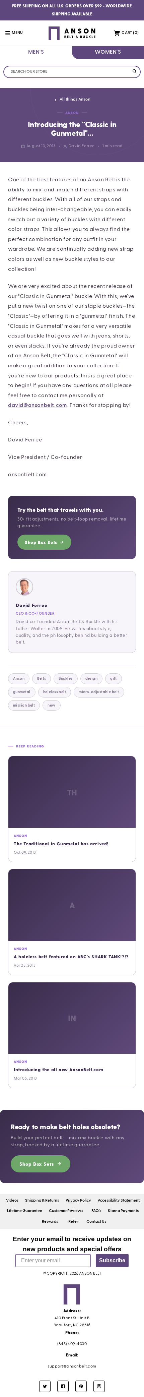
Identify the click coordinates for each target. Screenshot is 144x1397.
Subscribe (112, 1260)
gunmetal (21, 692)
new (51, 705)
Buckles (65, 678)
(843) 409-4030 (72, 1344)
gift (113, 678)
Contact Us (96, 1222)
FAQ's (96, 1211)
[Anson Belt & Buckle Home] (72, 33)
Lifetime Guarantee (24, 1211)
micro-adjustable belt (99, 692)
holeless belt (54, 692)
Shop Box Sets (41, 542)
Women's (108, 52)
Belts (41, 678)
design (91, 678)
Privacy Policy (78, 1201)
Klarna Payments (123, 1211)
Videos (12, 1201)
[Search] (134, 72)
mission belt (24, 705)
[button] (17, 33)
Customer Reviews (66, 1211)
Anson (18, 678)
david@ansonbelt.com (37, 405)
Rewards (50, 1222)
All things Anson (75, 100)
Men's (36, 52)
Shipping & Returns (42, 1201)
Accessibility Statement (119, 1201)
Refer (73, 1222)
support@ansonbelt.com (72, 1366)
